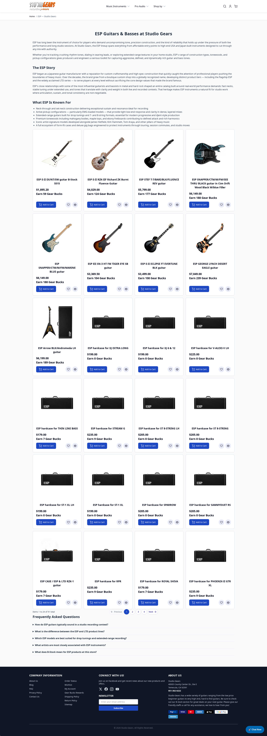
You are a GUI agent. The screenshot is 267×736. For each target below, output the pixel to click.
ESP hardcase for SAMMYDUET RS (210, 505)
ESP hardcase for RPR (108, 581)
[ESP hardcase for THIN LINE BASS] (57, 403)
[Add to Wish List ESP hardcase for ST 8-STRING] (221, 446)
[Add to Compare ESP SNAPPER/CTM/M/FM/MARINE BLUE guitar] (75, 289)
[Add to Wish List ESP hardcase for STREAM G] (119, 446)
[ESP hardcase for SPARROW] (159, 479)
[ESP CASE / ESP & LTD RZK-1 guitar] (57, 556)
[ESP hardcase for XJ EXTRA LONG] (108, 322)
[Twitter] (100, 689)
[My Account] (230, 6)
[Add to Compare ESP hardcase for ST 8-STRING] (228, 446)
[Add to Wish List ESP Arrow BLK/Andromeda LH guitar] (68, 369)
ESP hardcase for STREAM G (108, 428)
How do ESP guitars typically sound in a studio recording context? (71, 624)
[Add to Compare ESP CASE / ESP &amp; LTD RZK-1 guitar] (75, 602)
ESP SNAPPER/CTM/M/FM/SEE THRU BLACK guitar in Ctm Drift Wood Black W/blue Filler (210, 183)
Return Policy (71, 700)
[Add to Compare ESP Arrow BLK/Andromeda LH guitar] (75, 369)
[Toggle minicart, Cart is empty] (235, 6)
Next (151, 611)
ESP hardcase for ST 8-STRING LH (159, 428)
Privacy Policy (35, 692)
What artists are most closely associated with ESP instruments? (70, 645)
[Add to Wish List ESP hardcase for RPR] (119, 602)
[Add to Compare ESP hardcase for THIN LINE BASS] (75, 446)
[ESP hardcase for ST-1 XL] (108, 479)
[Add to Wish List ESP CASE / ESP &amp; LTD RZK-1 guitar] (68, 602)
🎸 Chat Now (254, 729)
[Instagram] (111, 689)
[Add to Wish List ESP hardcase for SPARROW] (170, 522)
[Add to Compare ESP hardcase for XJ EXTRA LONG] (126, 369)
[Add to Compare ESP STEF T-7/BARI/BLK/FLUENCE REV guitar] (177, 204)
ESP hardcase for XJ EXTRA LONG (108, 348)
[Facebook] (106, 689)
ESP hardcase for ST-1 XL (108, 505)
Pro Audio (140, 6)
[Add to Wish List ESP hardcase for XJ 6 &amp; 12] (170, 369)
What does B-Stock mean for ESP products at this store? (66, 652)
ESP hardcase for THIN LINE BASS (57, 428)
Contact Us (34, 696)
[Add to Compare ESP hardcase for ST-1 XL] (126, 522)
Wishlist (68, 684)
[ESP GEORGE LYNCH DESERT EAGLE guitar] (210, 238)
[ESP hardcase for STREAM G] (108, 403)
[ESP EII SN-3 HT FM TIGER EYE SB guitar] (108, 238)
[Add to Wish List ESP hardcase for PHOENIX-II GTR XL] (221, 602)
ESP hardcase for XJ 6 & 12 (159, 348)
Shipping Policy (72, 696)
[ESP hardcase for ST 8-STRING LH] (159, 403)
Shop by (158, 6)
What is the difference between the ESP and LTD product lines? (70, 631)
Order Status (71, 681)
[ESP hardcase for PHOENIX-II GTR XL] (210, 556)
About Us (33, 681)
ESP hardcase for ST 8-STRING (210, 428)
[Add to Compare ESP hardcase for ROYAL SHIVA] (177, 602)
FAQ (31, 688)
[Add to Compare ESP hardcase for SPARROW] (177, 522)
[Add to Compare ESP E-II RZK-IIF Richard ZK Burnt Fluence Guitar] (126, 204)
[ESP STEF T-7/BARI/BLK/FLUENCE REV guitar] (159, 154)
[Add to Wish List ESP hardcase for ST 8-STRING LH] (170, 446)
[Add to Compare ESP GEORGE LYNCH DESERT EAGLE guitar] (228, 289)
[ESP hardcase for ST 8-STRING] (210, 403)
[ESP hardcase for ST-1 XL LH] (57, 479)
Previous (118, 611)
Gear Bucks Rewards (74, 692)
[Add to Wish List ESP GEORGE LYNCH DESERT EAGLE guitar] (221, 289)
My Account (70, 688)
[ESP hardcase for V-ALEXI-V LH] (210, 322)
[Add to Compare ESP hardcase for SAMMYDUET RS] (228, 522)
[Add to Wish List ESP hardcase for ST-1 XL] (119, 522)
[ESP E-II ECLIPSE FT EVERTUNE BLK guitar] (159, 238)
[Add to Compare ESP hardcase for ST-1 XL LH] (75, 522)
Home (32, 16)
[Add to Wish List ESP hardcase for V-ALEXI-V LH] (221, 369)
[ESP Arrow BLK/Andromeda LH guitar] (57, 322)
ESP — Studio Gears (47, 16)
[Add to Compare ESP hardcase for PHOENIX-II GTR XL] (228, 602)
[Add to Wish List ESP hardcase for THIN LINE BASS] (68, 446)
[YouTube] (117, 689)
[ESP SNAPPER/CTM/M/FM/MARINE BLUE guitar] (57, 238)
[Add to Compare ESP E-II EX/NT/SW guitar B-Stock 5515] (75, 204)
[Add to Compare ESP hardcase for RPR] (126, 602)
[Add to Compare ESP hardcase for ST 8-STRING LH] (177, 446)
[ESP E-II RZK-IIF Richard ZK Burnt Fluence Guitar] (108, 154)
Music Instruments (116, 6)
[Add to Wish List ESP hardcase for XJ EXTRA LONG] (119, 369)
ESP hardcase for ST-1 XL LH (57, 505)
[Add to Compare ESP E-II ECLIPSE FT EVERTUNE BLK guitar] (177, 289)
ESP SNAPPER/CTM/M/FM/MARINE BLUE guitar (57, 267)
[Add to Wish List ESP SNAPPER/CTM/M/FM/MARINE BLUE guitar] (68, 289)
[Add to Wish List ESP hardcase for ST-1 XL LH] (68, 522)
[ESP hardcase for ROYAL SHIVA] (159, 556)
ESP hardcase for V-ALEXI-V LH (210, 348)
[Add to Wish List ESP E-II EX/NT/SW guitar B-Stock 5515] (68, 204)
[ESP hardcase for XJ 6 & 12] (159, 322)
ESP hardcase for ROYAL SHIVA (159, 581)
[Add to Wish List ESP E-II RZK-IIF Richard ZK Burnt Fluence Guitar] (119, 204)
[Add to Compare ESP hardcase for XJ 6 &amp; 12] (177, 369)
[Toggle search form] (224, 6)
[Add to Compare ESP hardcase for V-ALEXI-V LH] (228, 369)
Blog (31, 684)
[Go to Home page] (42, 6)
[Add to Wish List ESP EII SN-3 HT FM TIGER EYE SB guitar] (119, 289)
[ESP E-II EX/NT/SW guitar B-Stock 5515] (57, 154)
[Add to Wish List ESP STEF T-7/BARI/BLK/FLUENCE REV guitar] (170, 204)
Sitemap (68, 704)
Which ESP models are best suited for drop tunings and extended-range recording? (81, 638)
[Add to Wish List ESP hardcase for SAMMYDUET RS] (221, 522)
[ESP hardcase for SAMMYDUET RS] (210, 479)
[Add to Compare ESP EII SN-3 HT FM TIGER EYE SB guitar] (126, 289)
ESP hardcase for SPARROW (159, 505)
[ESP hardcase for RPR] (108, 556)
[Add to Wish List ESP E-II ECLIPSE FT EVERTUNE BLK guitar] (170, 289)
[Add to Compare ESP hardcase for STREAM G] (126, 446)
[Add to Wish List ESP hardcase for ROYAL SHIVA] (170, 602)
